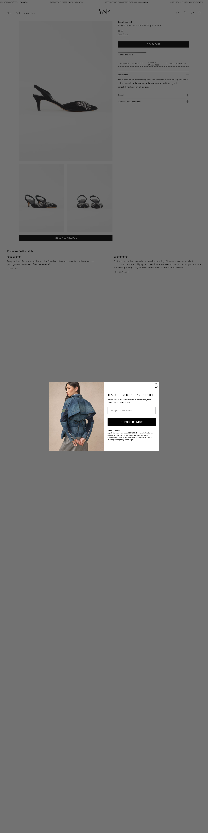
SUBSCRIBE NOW (131, 422)
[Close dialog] (156, 385)
